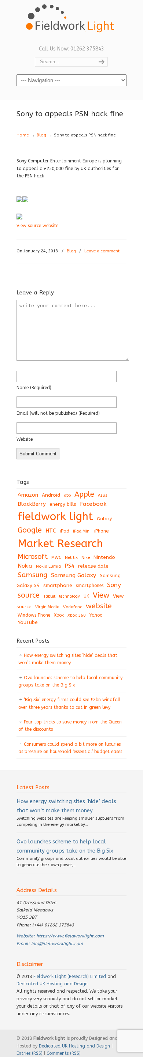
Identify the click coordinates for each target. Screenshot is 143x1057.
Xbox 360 (76, 615)
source (29, 595)
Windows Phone (34, 615)
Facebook (93, 504)
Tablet (49, 596)
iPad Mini (82, 531)
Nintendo (104, 557)
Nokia (25, 566)
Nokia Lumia (48, 566)
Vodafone (72, 607)
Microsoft (33, 557)
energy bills (63, 504)
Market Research (60, 543)
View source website (37, 225)
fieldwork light (55, 516)
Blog (41, 135)
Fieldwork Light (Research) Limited (69, 976)
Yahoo (95, 615)
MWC (56, 557)
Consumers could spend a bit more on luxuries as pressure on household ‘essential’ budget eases (70, 748)
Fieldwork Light (71, 22)
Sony (114, 585)
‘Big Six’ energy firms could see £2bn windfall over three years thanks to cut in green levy (69, 703)
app (67, 495)
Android (51, 495)
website (24, 439)
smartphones (89, 585)
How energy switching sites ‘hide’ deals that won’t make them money (67, 659)
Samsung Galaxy (73, 575)
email (58, 413)
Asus (102, 495)
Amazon (28, 495)
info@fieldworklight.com (57, 943)
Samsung (32, 575)
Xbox (59, 615)
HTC (50, 531)
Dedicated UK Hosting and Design (52, 983)
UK (86, 596)
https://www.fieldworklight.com (70, 935)
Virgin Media (47, 607)
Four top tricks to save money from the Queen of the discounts (70, 725)
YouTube (28, 622)
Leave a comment (102, 251)
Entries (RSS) (29, 1053)
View (101, 595)
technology (69, 596)
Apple (84, 494)
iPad (64, 531)
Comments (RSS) (64, 1053)
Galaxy (104, 518)
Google (30, 530)
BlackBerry (32, 504)
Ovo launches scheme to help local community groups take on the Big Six (70, 681)
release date (93, 566)
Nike (85, 557)
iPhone (101, 531)
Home (22, 135)
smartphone (57, 585)
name (33, 387)
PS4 (69, 566)
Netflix (71, 557)
